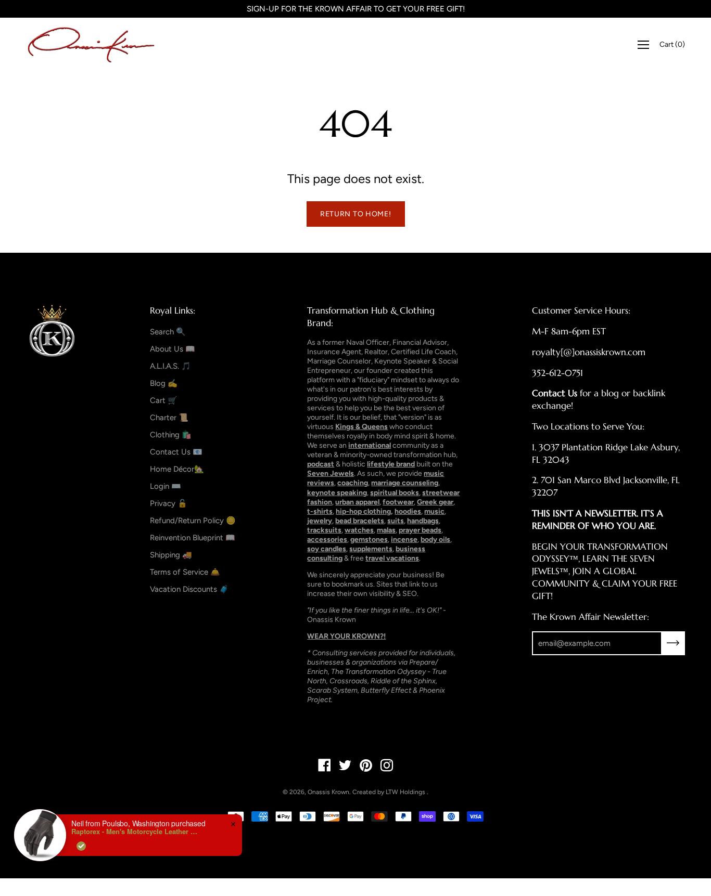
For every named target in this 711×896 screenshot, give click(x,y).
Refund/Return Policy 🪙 (193, 520)
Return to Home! (355, 214)
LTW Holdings (405, 792)
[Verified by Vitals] (81, 846)
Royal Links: (172, 310)
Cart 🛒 (163, 400)
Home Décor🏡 (177, 469)
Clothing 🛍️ (171, 434)
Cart (672, 44)
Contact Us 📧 (176, 452)
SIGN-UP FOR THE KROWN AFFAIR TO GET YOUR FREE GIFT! (356, 9)
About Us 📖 (172, 349)
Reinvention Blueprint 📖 (192, 537)
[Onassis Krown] (91, 44)
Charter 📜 (169, 417)
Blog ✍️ (163, 383)
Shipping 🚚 (171, 555)
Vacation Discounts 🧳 (189, 589)
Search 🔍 (168, 331)
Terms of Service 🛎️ (185, 572)
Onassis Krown (328, 792)
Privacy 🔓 (168, 503)
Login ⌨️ (165, 486)
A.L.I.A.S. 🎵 (170, 366)
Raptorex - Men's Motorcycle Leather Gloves (136, 831)
